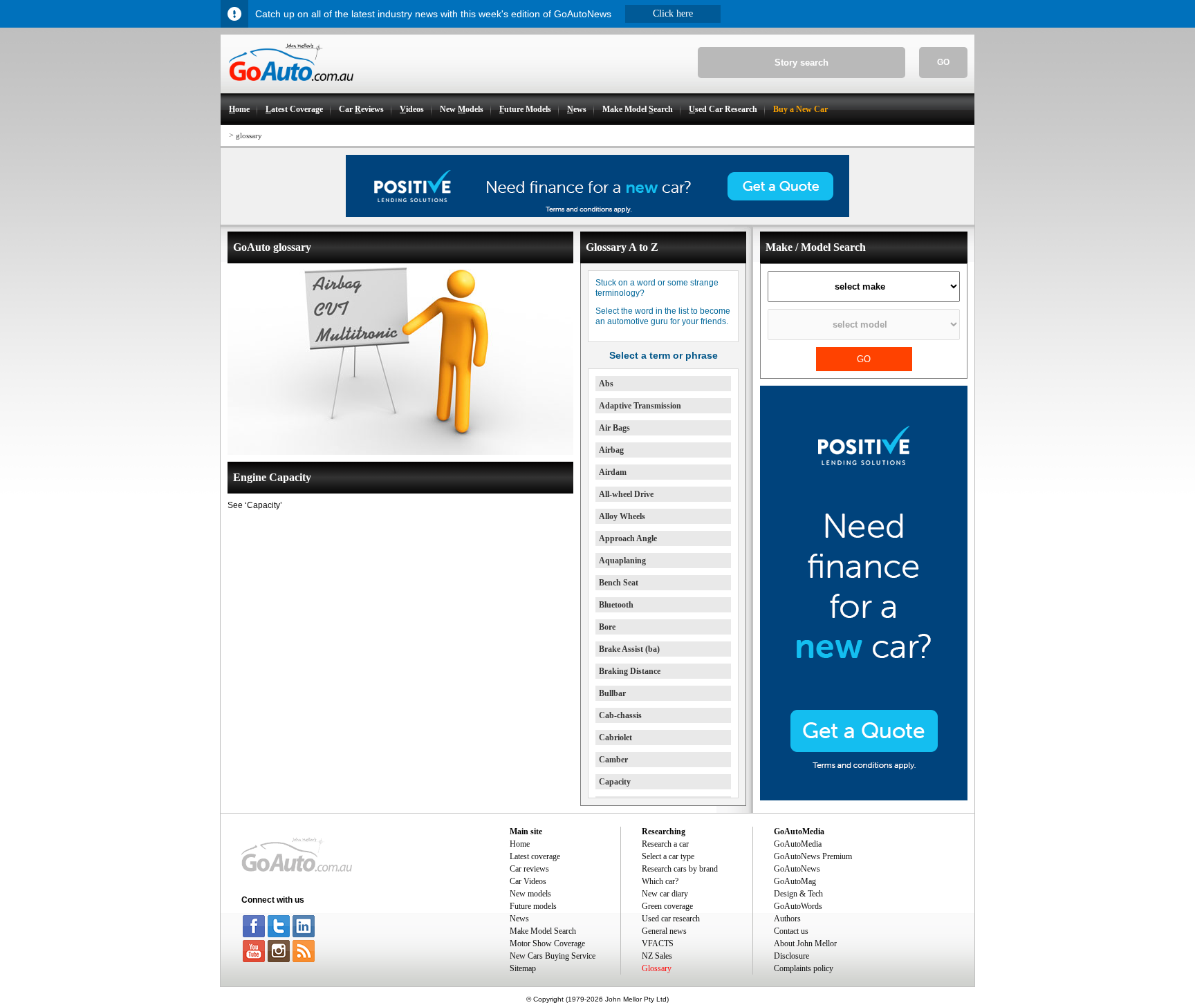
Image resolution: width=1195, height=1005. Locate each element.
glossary (249, 135)
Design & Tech (798, 894)
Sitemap (523, 968)
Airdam (613, 472)
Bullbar (612, 693)
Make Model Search (543, 931)
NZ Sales (657, 956)
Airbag (611, 450)
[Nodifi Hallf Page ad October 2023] (863, 797)
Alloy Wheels (622, 516)
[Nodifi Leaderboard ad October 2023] (597, 214)
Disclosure (791, 956)
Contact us (791, 931)
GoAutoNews (797, 869)
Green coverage (667, 906)
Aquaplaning (622, 560)
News (519, 918)
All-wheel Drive (626, 494)
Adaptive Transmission (640, 406)
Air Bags (614, 428)
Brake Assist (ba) (629, 649)
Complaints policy (803, 968)
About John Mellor (805, 943)
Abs (606, 383)
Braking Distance (629, 671)
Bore (607, 627)
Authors (787, 918)
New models (530, 894)
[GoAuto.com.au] (287, 87)
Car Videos (528, 881)
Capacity (615, 782)
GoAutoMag (795, 881)
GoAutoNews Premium (813, 856)
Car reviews (529, 869)
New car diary (665, 894)
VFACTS (658, 943)
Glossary (656, 968)
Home (520, 844)
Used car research (671, 918)
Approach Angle (628, 538)
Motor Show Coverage (547, 943)
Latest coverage (535, 856)
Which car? (660, 881)
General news (664, 931)
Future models (533, 906)
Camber (613, 759)
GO (943, 62)
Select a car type (668, 856)
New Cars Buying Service (552, 956)
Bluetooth (616, 605)
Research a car (665, 844)
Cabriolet (615, 737)
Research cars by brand (680, 869)
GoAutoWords (798, 906)
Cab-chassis (620, 715)
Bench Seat (618, 583)
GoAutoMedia (798, 844)
